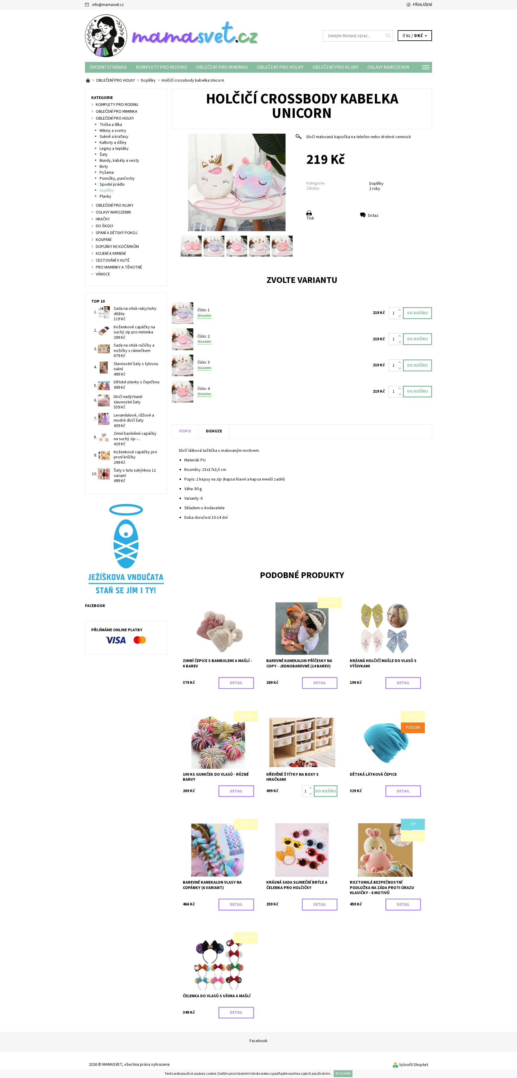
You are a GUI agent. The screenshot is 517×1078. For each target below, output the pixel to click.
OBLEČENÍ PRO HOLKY (280, 67)
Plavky (105, 196)
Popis (185, 431)
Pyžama (107, 173)
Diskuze (214, 431)
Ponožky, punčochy (117, 179)
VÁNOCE (103, 274)
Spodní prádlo (112, 184)
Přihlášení (422, 4)
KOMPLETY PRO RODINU (161, 67)
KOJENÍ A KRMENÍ (111, 254)
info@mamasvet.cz (108, 4)
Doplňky (376, 184)
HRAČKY (103, 219)
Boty (104, 167)
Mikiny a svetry (113, 131)
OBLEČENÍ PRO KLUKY (335, 67)
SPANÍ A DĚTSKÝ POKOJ (116, 233)
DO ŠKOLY (104, 226)
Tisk (310, 218)
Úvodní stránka (108, 67)
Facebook (258, 1041)
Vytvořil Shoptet (413, 1065)
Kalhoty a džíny (113, 143)
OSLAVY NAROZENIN (388, 67)
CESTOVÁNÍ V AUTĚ (113, 260)
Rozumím (343, 1073)
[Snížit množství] (401, 316)
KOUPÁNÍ (103, 240)
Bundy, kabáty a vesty (119, 161)
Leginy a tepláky (114, 149)
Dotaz (373, 216)
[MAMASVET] (171, 35)
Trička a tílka (111, 125)
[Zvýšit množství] (401, 310)
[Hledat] (388, 36)
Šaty (104, 155)
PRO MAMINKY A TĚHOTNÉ (119, 267)
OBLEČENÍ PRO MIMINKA (222, 67)
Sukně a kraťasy (114, 137)
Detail (236, 683)
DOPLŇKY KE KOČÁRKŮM (117, 247)
